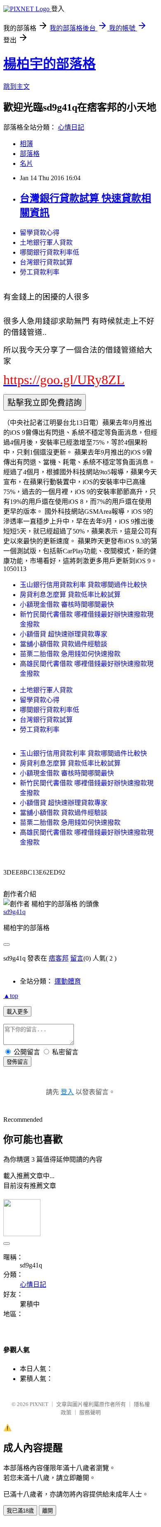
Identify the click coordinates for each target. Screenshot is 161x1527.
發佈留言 (17, 1062)
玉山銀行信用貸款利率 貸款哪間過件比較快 (83, 584)
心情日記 (71, 127)
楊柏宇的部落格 (49, 63)
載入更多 (17, 1012)
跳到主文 (16, 86)
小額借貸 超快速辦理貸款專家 (63, 634)
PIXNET (39, 1404)
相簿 (26, 143)
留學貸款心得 (39, 232)
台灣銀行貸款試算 (46, 262)
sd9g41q (14, 911)
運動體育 (67, 981)
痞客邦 (59, 958)
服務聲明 (90, 1412)
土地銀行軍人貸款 (46, 242)
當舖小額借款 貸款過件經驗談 (63, 644)
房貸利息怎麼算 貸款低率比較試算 (70, 594)
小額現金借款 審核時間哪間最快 (67, 604)
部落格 (30, 153)
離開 (47, 1511)
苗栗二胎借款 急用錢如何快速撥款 (70, 653)
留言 (76, 958)
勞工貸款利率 (39, 272)
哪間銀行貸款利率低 (49, 252)
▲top (10, 995)
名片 (26, 163)
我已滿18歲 (20, 1511)
